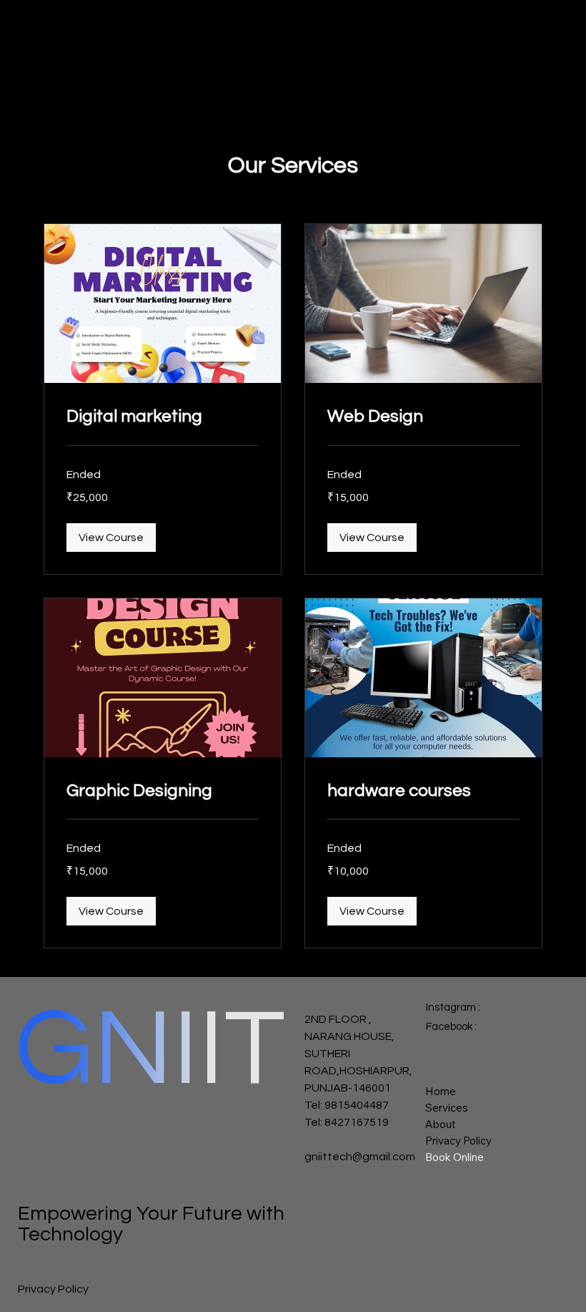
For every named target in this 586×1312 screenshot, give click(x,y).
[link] (162, 416)
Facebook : (452, 1026)
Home (440, 1091)
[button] (111, 537)
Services (446, 1107)
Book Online (454, 1157)
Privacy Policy (458, 1140)
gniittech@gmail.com (359, 1156)
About (440, 1124)
